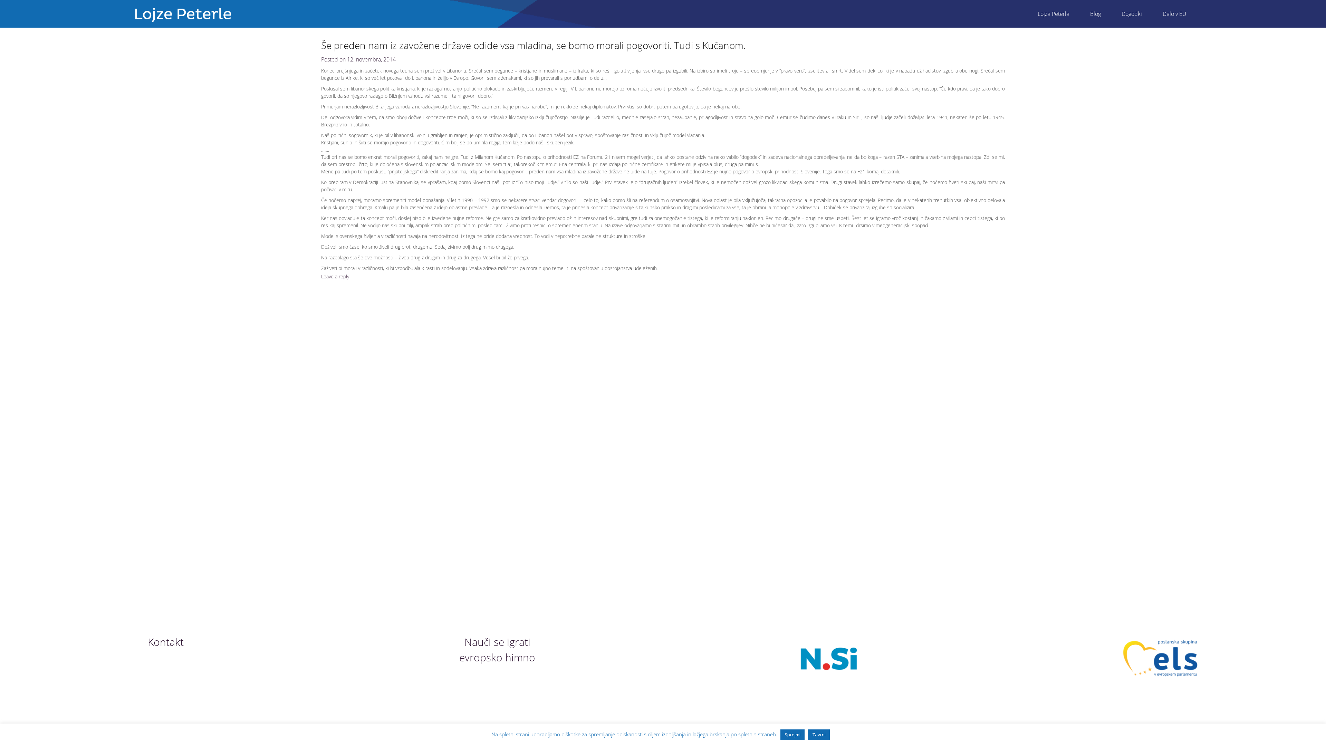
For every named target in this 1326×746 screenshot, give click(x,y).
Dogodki (1132, 14)
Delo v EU (1174, 14)
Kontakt (166, 642)
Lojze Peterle (1053, 14)
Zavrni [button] (819, 734)
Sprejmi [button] (792, 734)
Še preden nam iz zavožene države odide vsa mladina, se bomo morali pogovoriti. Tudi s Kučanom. (533, 45)
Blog (1095, 14)
